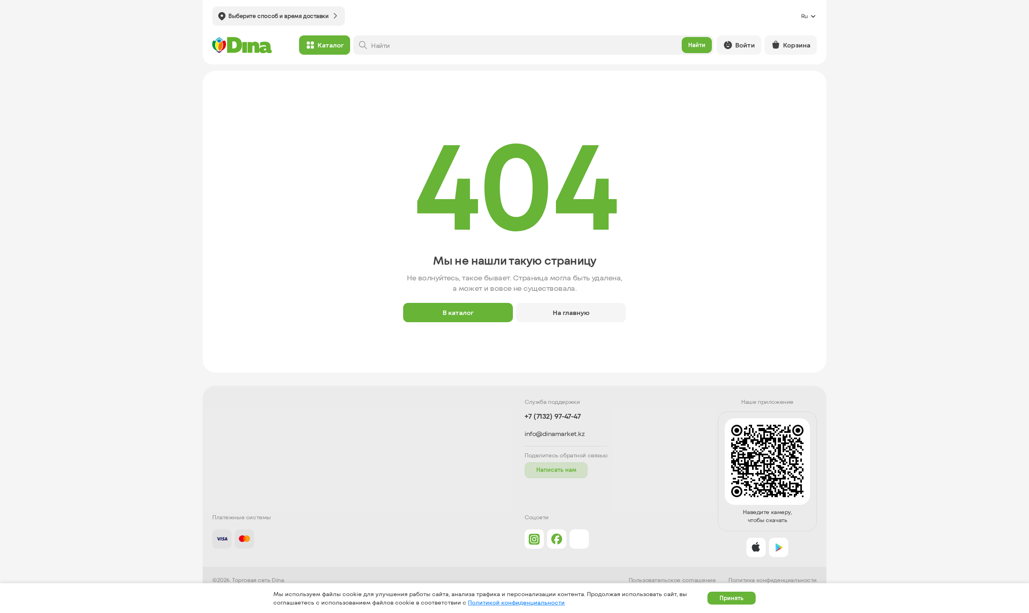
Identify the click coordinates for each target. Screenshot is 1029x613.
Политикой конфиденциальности (516, 602)
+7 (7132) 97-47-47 (552, 416)
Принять (731, 597)
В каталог (458, 312)
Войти (745, 45)
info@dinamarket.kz (554, 433)
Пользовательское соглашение (672, 580)
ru (804, 15)
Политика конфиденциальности (772, 580)
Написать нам (556, 469)
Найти (696, 44)
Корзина (796, 45)
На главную (571, 312)
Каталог (331, 45)
